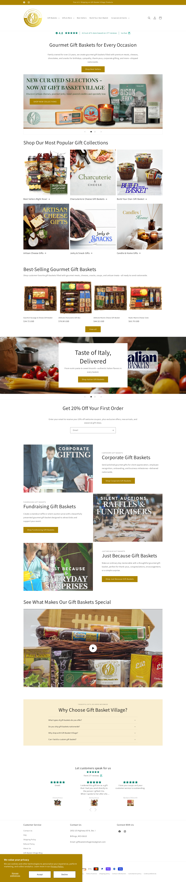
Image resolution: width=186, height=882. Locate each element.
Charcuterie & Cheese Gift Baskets (87, 198)
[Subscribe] (113, 430)
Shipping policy (104, 873)
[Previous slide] (85, 131)
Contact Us (27, 830)
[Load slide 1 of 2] (91, 132)
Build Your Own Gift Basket (130, 198)
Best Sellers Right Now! (35, 198)
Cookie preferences (150, 873)
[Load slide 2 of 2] (95, 132)
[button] (53, 18)
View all (93, 329)
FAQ (25, 835)
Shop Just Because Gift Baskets (120, 579)
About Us (27, 848)
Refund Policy (29, 844)
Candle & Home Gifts (127, 253)
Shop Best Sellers (93, 69)
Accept (40, 874)
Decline (64, 874)
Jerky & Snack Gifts (80, 253)
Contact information (119, 873)
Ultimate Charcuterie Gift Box (69, 318)
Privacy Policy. (57, 866)
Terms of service (91, 873)
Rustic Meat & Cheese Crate (139, 318)
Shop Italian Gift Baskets (93, 379)
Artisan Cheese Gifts (33, 253)
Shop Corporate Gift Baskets (118, 481)
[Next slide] (101, 131)
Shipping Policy (29, 839)
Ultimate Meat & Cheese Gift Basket (107, 318)
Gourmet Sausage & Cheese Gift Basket (38, 318)
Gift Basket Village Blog (32, 853)
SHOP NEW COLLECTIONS (45, 101)
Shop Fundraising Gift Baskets (40, 530)
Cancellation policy (134, 873)
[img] (93, 772)
